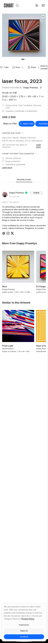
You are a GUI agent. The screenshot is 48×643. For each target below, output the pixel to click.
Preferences (24, 625)
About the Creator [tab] (24, 180)
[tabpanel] (24, 209)
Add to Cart (28, 123)
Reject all (24, 631)
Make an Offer (10, 123)
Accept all (24, 637)
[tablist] (24, 179)
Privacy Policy (27, 619)
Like (6, 67)
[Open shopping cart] (36, 5)
